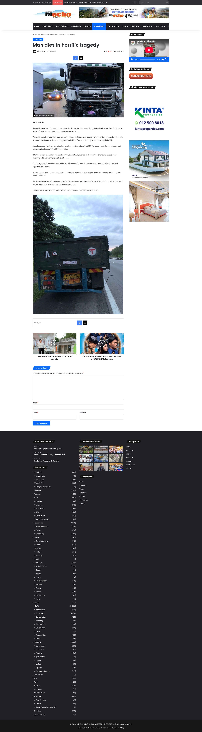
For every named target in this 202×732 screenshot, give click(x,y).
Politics (38, 639)
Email (35, 412)
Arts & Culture (41, 566)
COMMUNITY (99, 26)
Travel (38, 599)
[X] (81, 58)
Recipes (39, 512)
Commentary (41, 646)
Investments (40, 476)
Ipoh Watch (40, 657)
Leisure (38, 592)
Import (36, 559)
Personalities (40, 635)
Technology (40, 595)
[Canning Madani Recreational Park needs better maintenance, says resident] (101, 449)
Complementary (42, 541)
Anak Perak (40, 610)
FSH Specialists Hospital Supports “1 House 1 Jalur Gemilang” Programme (91, 2)
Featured (37, 490)
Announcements (42, 527)
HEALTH (134, 26)
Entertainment (41, 581)
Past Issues (48, 26)
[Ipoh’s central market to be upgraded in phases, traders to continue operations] (116, 467)
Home (36, 26)
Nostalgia (39, 555)
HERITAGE (146, 26)
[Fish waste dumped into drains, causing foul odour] (116, 458)
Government (40, 628)
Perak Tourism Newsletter (46, 707)
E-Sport (39, 689)
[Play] (132, 59)
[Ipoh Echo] (54, 14)
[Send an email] (44, 51)
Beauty (38, 570)
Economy (39, 621)
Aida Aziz (40, 51)
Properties (40, 480)
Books (38, 574)
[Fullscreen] (166, 59)
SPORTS (182, 26)
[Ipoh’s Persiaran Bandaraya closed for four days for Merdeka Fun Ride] (86, 467)
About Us (82, 485)
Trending (37, 711)
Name (35, 403)
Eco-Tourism (41, 700)
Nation (36, 602)
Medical (39, 545)
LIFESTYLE (159, 26)
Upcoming (40, 534)
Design (38, 577)
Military (38, 631)
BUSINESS (75, 26)
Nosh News (40, 508)
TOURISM (193, 26)
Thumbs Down (39, 693)
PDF (35, 678)
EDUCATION (112, 26)
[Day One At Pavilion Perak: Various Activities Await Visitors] (116, 449)
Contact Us (83, 500)
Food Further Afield (41, 519)
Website (83, 412)
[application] (149, 50)
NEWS (86, 26)
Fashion (39, 584)
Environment (40, 624)
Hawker (39, 501)
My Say (39, 668)
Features (37, 494)
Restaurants (40, 516)
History (38, 552)
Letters (38, 664)
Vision (81, 489)
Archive (82, 496)
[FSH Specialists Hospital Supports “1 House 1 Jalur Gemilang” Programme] (86, 458)
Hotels (38, 704)
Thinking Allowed (42, 671)
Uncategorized (39, 714)
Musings (39, 505)
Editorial (39, 653)
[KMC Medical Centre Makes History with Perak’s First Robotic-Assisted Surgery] (101, 458)
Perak (36, 682)
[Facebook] (75, 58)
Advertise (83, 493)
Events (38, 530)
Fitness (38, 588)
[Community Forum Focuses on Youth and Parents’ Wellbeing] (101, 467)
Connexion (40, 649)
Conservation (41, 617)
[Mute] (162, 59)
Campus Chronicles (43, 487)
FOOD (124, 26)
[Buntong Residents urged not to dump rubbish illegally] (86, 449)
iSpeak (38, 660)
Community (50, 34)
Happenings (38, 523)
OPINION (171, 26)
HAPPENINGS (61, 26)
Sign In (82, 503)
